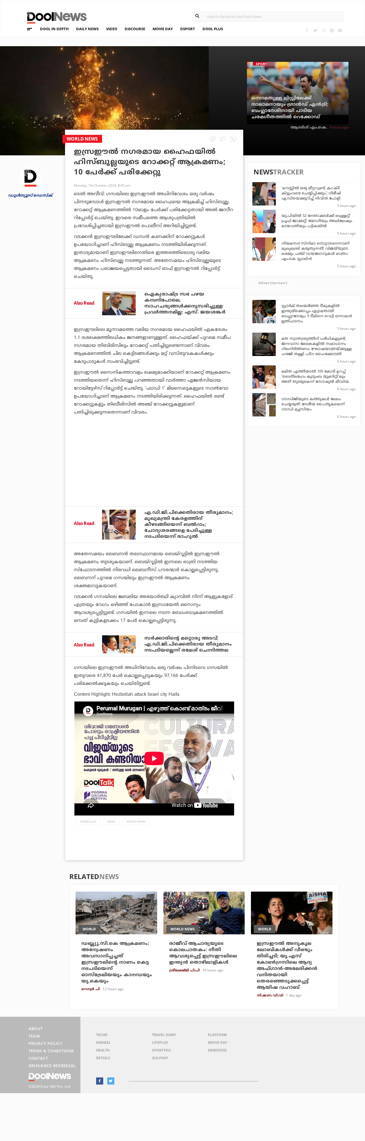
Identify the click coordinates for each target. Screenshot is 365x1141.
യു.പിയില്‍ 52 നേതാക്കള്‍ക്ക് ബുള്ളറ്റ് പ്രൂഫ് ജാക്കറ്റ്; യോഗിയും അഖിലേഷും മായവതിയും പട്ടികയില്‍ (316, 221)
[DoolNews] (54, 17)
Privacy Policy (45, 1043)
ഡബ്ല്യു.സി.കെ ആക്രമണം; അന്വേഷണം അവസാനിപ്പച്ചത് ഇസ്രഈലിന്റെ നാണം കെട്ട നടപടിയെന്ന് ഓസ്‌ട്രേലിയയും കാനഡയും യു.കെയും (116, 962)
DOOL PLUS (212, 28)
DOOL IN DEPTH (54, 28)
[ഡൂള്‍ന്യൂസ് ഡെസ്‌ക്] (30, 177)
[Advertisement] (154, 476)
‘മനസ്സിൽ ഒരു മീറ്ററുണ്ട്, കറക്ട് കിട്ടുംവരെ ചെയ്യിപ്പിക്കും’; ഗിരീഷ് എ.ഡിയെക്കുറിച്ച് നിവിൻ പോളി (311, 193)
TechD (102, 1034)
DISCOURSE (135, 28)
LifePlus (160, 1042)
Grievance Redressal (52, 1065)
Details (103, 1057)
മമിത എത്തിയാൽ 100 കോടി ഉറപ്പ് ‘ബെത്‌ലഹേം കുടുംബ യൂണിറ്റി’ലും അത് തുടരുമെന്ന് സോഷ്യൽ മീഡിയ (315, 376)
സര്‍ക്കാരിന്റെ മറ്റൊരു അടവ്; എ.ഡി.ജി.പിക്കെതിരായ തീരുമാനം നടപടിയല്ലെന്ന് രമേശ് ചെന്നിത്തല (188, 644)
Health (103, 1050)
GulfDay (160, 1057)
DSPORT (187, 28)
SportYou (161, 1050)
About (36, 1028)
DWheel (103, 1042)
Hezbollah (88, 821)
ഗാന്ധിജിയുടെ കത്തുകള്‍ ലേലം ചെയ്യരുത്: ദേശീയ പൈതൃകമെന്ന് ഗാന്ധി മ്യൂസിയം (313, 404)
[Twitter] (315, 30)
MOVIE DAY (163, 28)
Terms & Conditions (51, 1050)
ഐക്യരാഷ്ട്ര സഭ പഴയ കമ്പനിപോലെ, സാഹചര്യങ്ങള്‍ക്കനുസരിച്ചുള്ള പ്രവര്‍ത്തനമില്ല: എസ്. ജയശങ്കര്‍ (185, 303)
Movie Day (217, 1042)
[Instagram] (323, 30)
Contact (38, 1058)
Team (34, 1036)
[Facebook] (307, 30)
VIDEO (111, 28)
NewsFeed (217, 1050)
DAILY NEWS (87, 28)
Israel (111, 821)
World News (136, 821)
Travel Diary (164, 1034)
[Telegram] (331, 30)
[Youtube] (340, 30)
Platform (217, 1034)
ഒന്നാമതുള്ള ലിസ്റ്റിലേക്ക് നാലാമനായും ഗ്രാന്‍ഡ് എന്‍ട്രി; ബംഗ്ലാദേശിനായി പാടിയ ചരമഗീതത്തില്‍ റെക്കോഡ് (289, 107)
